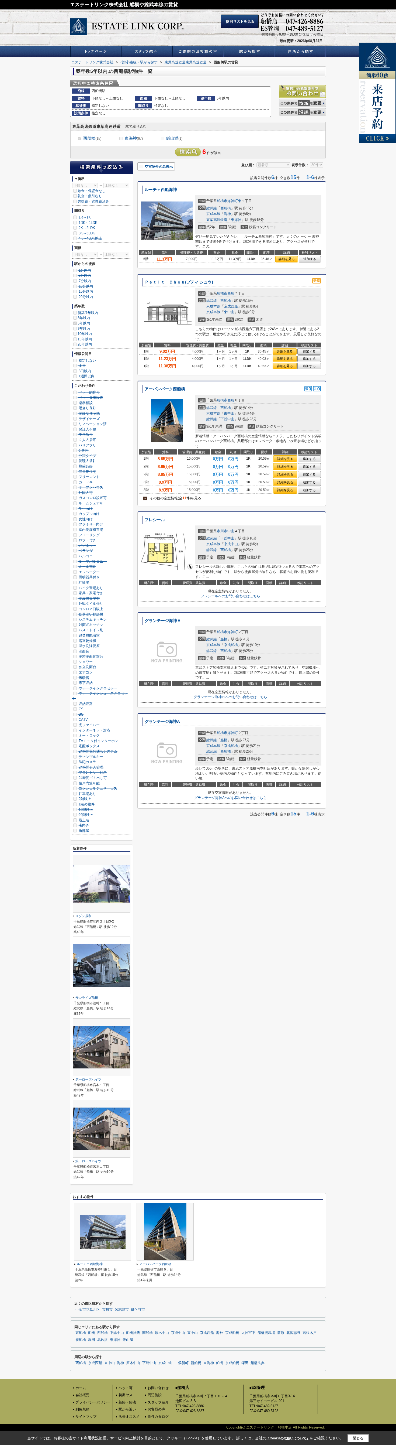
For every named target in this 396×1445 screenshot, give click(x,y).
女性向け (85, 519)
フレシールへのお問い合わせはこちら (230, 596)
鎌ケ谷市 (138, 1309)
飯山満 (174, 138)
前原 (280, 1333)
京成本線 (213, 214)
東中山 (229, 312)
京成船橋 (231, 645)
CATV (83, 720)
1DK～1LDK (88, 223)
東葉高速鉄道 (216, 220)
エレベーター (89, 572)
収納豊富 (85, 704)
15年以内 (85, 339)
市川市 (222, 531)
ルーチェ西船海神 (161, 189)
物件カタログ (158, 1417)
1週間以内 (86, 376)
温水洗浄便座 (89, 646)
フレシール (155, 520)
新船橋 (80, 1340)
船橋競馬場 (266, 1333)
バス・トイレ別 (90, 630)
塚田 (91, 1340)
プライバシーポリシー (92, 1402)
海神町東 (234, 201)
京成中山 (231, 544)
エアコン (85, 672)
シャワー (85, 662)
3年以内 (84, 318)
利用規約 (82, 1409)
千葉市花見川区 (87, 1309)
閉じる (358, 1438)
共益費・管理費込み (93, 201)
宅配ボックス (89, 746)
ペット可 (126, 1388)
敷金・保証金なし (92, 191)
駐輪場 (83, 582)
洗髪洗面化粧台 (90, 656)
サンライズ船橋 (86, 998)
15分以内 (85, 291)
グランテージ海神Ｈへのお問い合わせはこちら (230, 697)
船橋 (223, 639)
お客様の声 (156, 1409)
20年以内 (85, 344)
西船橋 (92, 138)
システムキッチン (92, 619)
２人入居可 (87, 440)
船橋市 (222, 201)
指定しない (87, 360)
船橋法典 (133, 1333)
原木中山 (162, 1333)
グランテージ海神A (162, 721)
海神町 (232, 632)
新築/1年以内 (88, 313)
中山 (230, 531)
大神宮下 (248, 1333)
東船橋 (80, 1333)
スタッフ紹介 (158, 1402)
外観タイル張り (90, 604)
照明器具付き (89, 577)
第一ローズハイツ (88, 1079)
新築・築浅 (127, 1402)
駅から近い (127, 1409)
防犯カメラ (87, 762)
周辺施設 (155, 1395)
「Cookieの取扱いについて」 (288, 1438)
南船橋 (147, 1333)
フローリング (89, 535)
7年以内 (84, 329)
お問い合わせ (158, 1388)
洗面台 (83, 651)
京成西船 (231, 306)
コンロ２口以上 (90, 609)
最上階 (83, 820)
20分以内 (85, 297)
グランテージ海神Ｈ (163, 621)
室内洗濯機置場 (90, 530)
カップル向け (89, 514)
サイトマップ (85, 1417)
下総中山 (227, 419)
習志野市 (122, 1309)
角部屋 (83, 831)
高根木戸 (310, 1333)
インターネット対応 (94, 730)
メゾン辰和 (83, 916)
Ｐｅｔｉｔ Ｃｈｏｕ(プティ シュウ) (179, 282)
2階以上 (84, 799)
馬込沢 (102, 1340)
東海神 (134, 138)
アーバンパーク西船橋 (165, 389)
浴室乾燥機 (87, 641)
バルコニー (87, 556)
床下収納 (85, 683)
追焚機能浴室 (89, 635)
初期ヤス (126, 1395)
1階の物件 (86, 804)
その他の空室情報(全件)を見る (172, 498)
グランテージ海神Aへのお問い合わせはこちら (230, 798)
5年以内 (84, 323)
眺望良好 (85, 466)
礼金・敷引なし (90, 196)
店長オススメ (129, 1417)
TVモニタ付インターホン (98, 741)
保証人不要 (87, 429)
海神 (227, 214)
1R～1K (84, 217)
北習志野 (293, 1333)
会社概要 (82, 1395)
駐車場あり (87, 794)
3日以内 (84, 371)
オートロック (89, 735)
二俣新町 (182, 1363)
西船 (230, 293)
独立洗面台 (87, 667)
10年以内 (85, 334)
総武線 (211, 208)
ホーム (80, 1388)
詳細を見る (287, 259)
